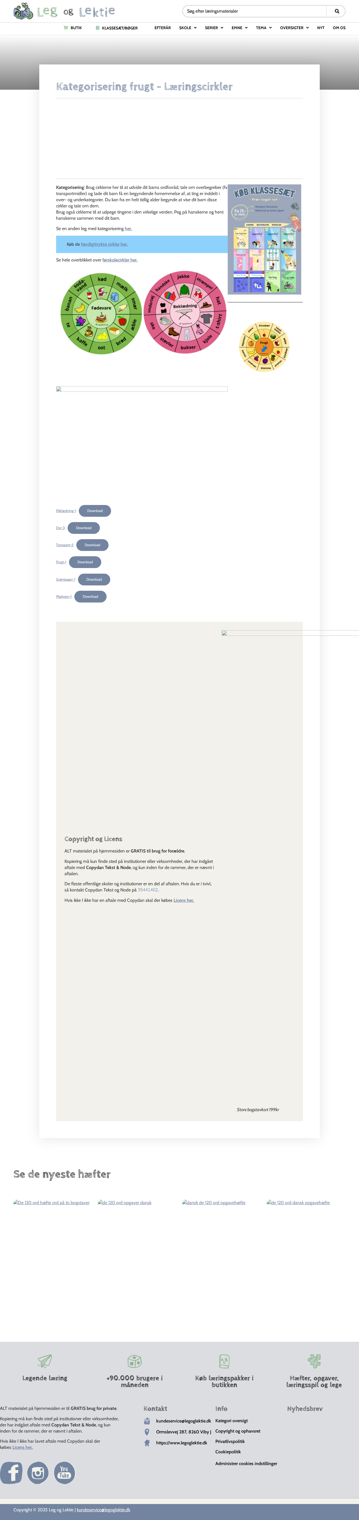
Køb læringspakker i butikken (224, 1381)
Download (95, 511)
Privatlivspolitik (230, 1441)
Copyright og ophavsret (237, 1431)
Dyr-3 (60, 528)
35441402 (148, 890)
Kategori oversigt (231, 1420)
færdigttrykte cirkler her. (104, 244)
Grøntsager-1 (65, 579)
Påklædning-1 (66, 511)
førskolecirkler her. (120, 260)
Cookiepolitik (228, 1451)
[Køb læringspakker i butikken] (224, 1361)
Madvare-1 (64, 596)
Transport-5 (64, 545)
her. (128, 228)
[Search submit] (337, 11)
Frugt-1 (61, 562)
